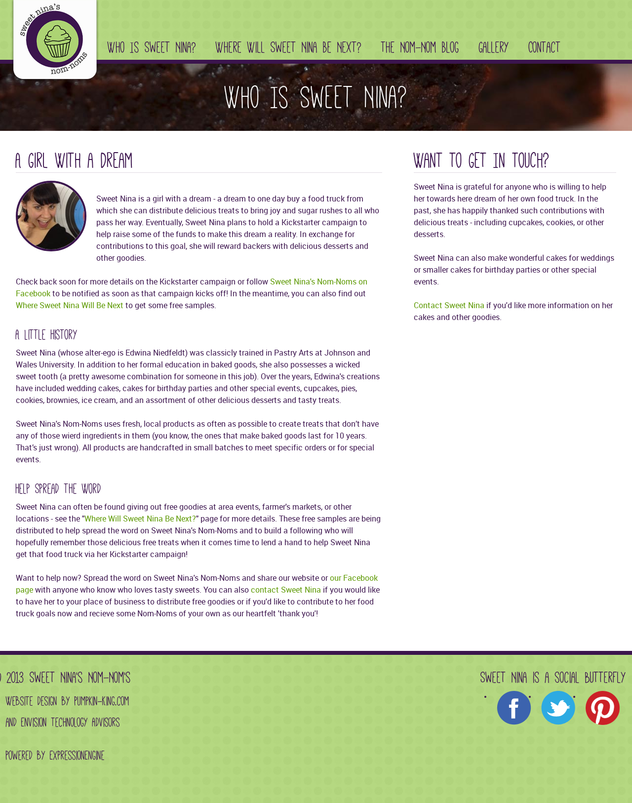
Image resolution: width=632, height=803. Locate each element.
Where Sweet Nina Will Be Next (69, 305)
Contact (545, 47)
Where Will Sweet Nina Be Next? (288, 47)
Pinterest (603, 708)
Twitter (558, 708)
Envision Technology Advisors (70, 722)
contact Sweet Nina (286, 589)
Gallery (494, 47)
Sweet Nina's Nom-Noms (53, 42)
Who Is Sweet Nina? (152, 47)
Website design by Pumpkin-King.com (67, 701)
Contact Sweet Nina (449, 305)
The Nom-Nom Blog (420, 47)
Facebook (514, 708)
